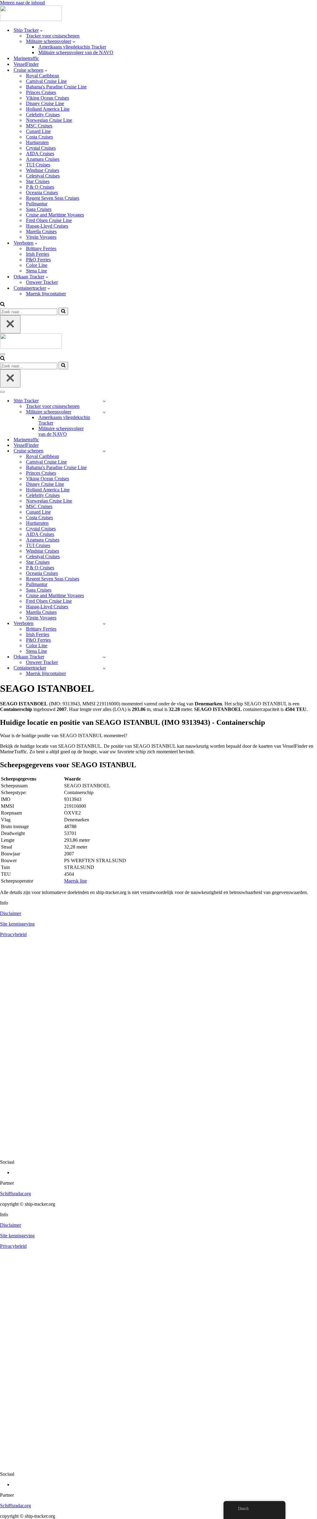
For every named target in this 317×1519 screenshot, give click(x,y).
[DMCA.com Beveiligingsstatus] (158, 1151)
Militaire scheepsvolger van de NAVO (75, 52)
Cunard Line (38, 131)
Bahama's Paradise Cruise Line (56, 86)
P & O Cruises (40, 187)
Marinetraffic (26, 58)
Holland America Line (48, 109)
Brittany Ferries (41, 248)
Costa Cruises (39, 136)
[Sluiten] (10, 324)
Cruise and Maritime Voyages (55, 214)
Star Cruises (38, 181)
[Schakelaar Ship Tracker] (104, 401)
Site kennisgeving (17, 923)
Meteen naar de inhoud (22, 2)
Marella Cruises (41, 231)
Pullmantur (36, 203)
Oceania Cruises (42, 192)
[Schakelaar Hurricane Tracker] (104, 657)
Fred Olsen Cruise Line (49, 220)
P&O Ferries (38, 259)
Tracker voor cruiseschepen (53, 35)
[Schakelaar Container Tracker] (104, 668)
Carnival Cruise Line (46, 81)
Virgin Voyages (41, 237)
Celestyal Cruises (43, 175)
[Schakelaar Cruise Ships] (104, 451)
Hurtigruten (37, 142)
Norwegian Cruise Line (49, 120)
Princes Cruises (41, 92)
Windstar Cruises (42, 170)
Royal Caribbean (42, 75)
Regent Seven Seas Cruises (52, 198)
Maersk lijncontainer (46, 293)
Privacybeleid (13, 934)
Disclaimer (10, 913)
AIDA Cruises (40, 153)
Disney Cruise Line (45, 103)
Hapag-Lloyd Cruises (47, 226)
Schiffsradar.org (15, 1193)
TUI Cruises (38, 164)
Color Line (36, 265)
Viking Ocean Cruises (47, 98)
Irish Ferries (37, 254)
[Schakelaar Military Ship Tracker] (104, 412)
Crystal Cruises (41, 148)
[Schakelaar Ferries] (104, 623)
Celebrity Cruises (43, 114)
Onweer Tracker (42, 282)
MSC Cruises (39, 125)
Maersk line (75, 881)
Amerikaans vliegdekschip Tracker (72, 46)
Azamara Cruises (42, 159)
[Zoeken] (2, 304)
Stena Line (36, 270)
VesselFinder (26, 64)
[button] (41, 30)
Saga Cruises (38, 209)
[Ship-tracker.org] (31, 19)
